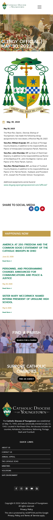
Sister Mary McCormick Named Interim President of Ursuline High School (25, 299)
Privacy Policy (26, 509)
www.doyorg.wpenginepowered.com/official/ (25, 185)
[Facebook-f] (16, 488)
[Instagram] (21, 488)
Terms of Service (32, 515)
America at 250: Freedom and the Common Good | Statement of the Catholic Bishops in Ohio (25, 248)
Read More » (7, 261)
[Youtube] (31, 488)
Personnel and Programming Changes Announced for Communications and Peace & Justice (22, 273)
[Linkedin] (26, 488)
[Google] (37, 488)
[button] (31, 208)
